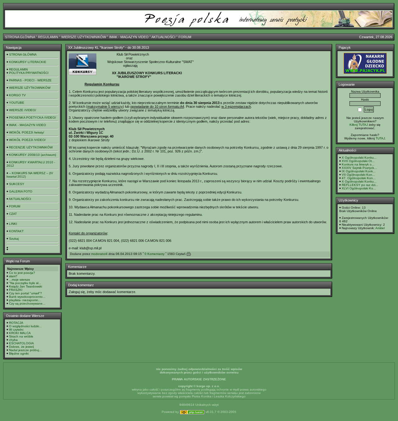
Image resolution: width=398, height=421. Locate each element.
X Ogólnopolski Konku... (359, 157)
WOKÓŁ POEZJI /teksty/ (26, 132)
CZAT (13, 213)
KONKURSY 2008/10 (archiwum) (32, 154)
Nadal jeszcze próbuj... (25, 350)
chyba (13, 340)
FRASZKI (15, 290)
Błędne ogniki (19, 353)
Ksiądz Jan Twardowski (25, 286)
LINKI (13, 223)
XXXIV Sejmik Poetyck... (359, 168)
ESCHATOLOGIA (21, 343)
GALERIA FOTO (20, 191)
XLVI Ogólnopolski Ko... (359, 188)
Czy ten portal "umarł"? (25, 293)
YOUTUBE (16, 102)
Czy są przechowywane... (27, 303)
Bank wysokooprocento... (27, 296)
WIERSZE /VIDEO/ (22, 110)
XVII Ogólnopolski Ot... (358, 161)
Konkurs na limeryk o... (358, 164)
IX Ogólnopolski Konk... (359, 171)
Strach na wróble (21, 336)
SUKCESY (16, 184)
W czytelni (16, 329)
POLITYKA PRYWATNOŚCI (29, 73)
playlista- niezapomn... (25, 300)
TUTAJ (380, 138)
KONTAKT (16, 231)
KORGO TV (17, 95)
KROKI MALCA (20, 333)
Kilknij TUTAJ (358, 124)
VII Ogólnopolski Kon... (358, 174)
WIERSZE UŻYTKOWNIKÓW (83, 37)
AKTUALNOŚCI (163, 37)
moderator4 (99, 254)
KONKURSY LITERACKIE (27, 62)
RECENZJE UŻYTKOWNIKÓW (31, 147)
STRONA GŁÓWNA (20, 37)
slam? (13, 276)
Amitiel (380, 228)
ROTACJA (16, 322)
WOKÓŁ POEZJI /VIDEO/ (27, 140)
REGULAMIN (48, 37)
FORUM (184, 37)
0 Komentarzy (154, 254)
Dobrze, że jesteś (21, 346)
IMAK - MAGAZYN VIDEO (129, 37)
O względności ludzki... (25, 326)
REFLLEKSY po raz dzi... (360, 185)
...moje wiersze (19, 279)
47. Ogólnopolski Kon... (359, 178)
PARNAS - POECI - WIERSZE (30, 80)
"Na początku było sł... (25, 283)
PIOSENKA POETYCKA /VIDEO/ (32, 117)
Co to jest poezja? (22, 272)
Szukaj (14, 238)
